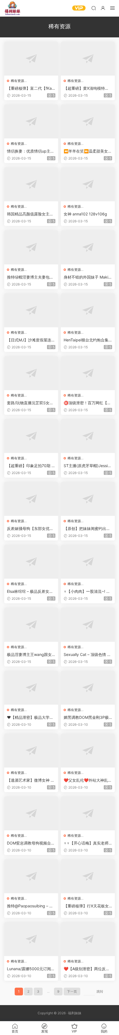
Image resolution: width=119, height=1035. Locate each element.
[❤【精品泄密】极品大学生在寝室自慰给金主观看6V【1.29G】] (31, 688)
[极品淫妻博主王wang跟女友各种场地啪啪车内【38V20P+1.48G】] (31, 624)
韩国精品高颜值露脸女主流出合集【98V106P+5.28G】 (30, 214)
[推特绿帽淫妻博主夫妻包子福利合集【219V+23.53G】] (31, 247)
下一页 (72, 991)
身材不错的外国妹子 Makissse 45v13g (88, 277)
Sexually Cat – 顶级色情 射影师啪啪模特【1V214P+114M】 (87, 654)
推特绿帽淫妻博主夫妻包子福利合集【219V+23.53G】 (31, 277)
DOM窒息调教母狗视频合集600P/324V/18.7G (31, 843)
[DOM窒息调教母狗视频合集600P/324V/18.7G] (31, 813)
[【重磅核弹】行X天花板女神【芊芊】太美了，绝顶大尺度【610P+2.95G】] (88, 876)
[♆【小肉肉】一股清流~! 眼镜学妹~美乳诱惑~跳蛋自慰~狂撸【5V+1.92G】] (88, 562)
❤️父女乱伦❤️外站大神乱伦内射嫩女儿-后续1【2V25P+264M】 (88, 780)
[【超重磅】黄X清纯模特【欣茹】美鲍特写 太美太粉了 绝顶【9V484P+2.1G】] (88, 59)
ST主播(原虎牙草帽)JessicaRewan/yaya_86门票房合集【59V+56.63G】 (88, 465)
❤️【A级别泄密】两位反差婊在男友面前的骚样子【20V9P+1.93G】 (87, 969)
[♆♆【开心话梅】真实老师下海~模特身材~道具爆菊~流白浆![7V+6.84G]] (88, 813)
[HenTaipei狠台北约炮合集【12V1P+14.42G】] (88, 310)
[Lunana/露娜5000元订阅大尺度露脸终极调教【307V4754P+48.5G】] (31, 939)
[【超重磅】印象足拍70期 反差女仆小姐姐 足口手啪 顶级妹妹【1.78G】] (31, 436)
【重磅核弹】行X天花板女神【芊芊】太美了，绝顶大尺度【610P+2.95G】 (87, 906)
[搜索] (93, 7)
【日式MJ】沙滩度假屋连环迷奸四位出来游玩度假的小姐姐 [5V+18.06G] (31, 340)
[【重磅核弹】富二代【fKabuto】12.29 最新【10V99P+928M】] (31, 59)
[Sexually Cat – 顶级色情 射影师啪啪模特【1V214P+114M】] (88, 624)
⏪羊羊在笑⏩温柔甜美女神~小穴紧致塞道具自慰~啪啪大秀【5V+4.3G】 (88, 151)
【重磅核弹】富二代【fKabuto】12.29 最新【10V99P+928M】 (30, 88)
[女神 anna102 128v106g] (88, 184)
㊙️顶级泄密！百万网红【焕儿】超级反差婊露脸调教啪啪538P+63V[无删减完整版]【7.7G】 (87, 403)
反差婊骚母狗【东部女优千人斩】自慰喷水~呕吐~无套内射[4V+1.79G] (31, 528)
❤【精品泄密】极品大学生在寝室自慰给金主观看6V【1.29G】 (30, 717)
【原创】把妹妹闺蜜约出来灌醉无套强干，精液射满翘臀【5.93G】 (87, 528)
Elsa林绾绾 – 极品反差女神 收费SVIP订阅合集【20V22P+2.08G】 (30, 591)
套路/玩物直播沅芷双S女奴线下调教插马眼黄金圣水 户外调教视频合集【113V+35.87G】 (31, 403)
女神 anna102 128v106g (85, 214)
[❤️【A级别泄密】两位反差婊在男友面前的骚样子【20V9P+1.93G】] (88, 939)
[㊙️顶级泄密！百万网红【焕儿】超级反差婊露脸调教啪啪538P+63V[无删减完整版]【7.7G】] (88, 373)
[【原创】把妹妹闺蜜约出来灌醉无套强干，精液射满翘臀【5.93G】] (88, 499)
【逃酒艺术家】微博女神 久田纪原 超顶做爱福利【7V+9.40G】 (31, 780)
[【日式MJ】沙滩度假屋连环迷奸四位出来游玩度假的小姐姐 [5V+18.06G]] (31, 310)
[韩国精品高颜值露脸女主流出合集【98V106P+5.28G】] (31, 184)
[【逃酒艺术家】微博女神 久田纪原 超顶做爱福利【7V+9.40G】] (31, 750)
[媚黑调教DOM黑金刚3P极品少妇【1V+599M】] (88, 688)
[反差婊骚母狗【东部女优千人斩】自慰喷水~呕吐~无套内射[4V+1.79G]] (31, 499)
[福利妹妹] (12, 8)
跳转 (100, 991)
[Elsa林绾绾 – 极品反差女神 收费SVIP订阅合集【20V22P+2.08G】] (31, 562)
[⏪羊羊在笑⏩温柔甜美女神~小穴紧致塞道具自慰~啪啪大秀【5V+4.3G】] (88, 121)
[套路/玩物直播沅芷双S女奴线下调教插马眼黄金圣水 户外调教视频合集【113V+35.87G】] (31, 373)
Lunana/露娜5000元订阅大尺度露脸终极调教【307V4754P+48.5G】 (31, 969)
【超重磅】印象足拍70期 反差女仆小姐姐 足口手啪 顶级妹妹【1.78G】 (31, 465)
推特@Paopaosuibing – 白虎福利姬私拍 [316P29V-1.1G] (31, 906)
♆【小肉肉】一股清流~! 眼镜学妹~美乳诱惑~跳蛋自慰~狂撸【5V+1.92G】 (87, 591)
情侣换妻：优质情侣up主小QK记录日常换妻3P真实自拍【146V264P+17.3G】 (30, 151)
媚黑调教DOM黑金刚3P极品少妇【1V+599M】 (86, 717)
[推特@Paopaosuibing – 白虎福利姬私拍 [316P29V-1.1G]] (31, 876)
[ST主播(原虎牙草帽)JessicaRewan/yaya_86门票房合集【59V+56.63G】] (88, 436)
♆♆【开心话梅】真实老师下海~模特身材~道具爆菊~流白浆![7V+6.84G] (87, 843)
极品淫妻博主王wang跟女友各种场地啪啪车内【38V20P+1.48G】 (31, 654)
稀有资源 (17, 81)
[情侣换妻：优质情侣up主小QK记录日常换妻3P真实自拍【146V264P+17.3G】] (31, 121)
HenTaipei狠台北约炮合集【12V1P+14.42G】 (86, 340)
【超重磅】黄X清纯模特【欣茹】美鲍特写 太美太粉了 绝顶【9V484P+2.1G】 (87, 88)
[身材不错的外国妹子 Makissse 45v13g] (88, 247)
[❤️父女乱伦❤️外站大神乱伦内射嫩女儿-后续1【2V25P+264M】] (88, 750)
